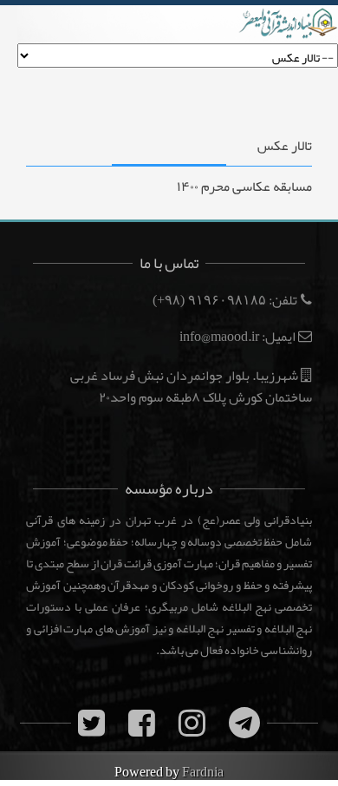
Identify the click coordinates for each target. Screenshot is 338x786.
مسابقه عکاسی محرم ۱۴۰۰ (244, 186)
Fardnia (203, 772)
